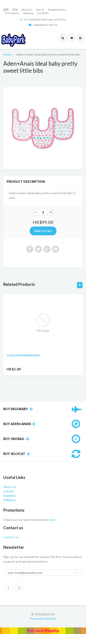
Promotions (12, 13)
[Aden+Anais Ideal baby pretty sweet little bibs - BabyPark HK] (43, 128)
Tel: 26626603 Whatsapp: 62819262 (44, 19)
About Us (26, 9)
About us (9, 487)
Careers (8, 491)
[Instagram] (19, 587)
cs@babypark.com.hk (45, 24)
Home (7, 54)
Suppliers (9, 495)
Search (40, 9)
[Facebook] (8, 587)
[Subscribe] (77, 572)
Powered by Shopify (43, 618)
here (51, 520)
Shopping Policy (57, 9)
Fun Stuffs (43, 13)
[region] (43, 630)
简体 (15, 9)
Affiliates (9, 500)
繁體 (6, 9)
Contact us (11, 537)
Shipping (28, 13)
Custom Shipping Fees (23, 355)
